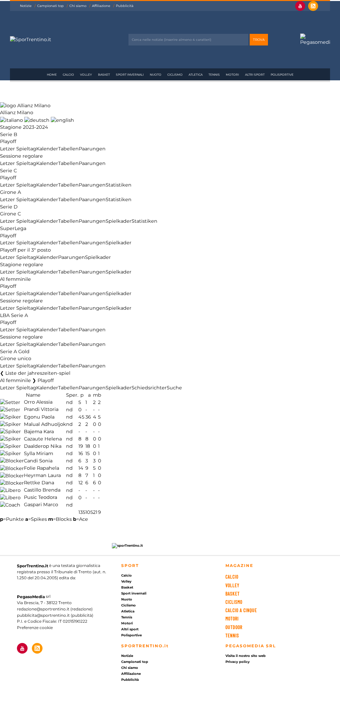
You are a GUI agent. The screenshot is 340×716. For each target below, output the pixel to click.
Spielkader (118, 221)
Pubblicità (124, 6)
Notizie (26, 6)
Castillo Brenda (42, 490)
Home (52, 74)
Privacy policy (237, 662)
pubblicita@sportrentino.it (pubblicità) (55, 615)
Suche (174, 388)
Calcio (68, 74)
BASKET (232, 594)
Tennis (214, 74)
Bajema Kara (39, 432)
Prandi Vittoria (41, 410)
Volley (86, 74)
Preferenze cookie (35, 627)
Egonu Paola (39, 417)
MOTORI (232, 618)
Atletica (196, 74)
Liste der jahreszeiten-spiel (37, 373)
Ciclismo (175, 74)
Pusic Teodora (40, 498)
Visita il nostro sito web (245, 656)
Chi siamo (77, 6)
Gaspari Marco (41, 505)
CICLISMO (233, 602)
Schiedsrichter (149, 388)
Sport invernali (130, 74)
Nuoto (155, 74)
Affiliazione (101, 6)
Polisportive (282, 74)
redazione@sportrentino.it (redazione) (55, 608)
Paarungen (92, 149)
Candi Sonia (38, 461)
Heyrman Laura (42, 476)
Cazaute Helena (43, 439)
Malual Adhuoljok (45, 424)
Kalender (47, 149)
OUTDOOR (233, 627)
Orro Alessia (38, 402)
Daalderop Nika (42, 446)
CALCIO (231, 577)
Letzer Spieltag (18, 149)
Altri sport (255, 74)
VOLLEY (232, 585)
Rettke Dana (39, 483)
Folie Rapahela (41, 468)
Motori (232, 74)
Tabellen (68, 149)
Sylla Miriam (38, 453)
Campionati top (50, 6)
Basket (104, 74)
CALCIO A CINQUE (241, 610)
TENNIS (232, 635)
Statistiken (118, 185)
